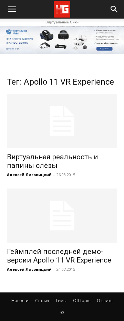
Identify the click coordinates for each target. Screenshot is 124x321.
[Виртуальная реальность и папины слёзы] (62, 121)
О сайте (105, 300)
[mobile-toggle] (12, 9)
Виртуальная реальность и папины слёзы (52, 161)
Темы (60, 300)
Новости (20, 300)
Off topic (81, 300)
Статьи (42, 300)
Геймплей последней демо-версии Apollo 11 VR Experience (59, 255)
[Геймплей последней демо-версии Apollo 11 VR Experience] (62, 216)
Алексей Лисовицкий (29, 174)
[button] (114, 9)
